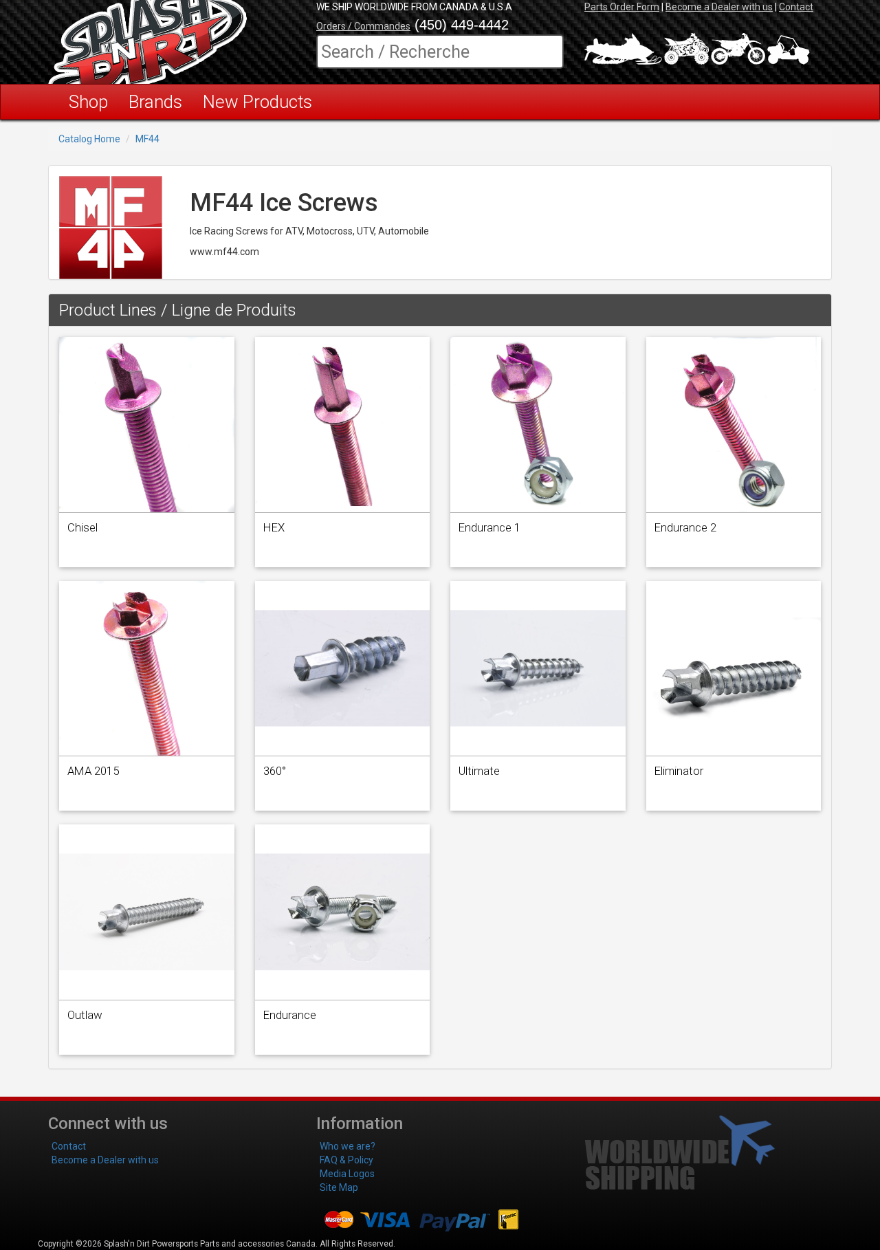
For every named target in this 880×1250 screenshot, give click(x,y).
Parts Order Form (621, 6)
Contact (796, 6)
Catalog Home (89, 138)
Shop (88, 101)
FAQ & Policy (346, 1159)
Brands (155, 101)
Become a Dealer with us (719, 6)
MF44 (147, 138)
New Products (257, 101)
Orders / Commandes (363, 26)
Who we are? (347, 1146)
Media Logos (347, 1173)
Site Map (339, 1187)
